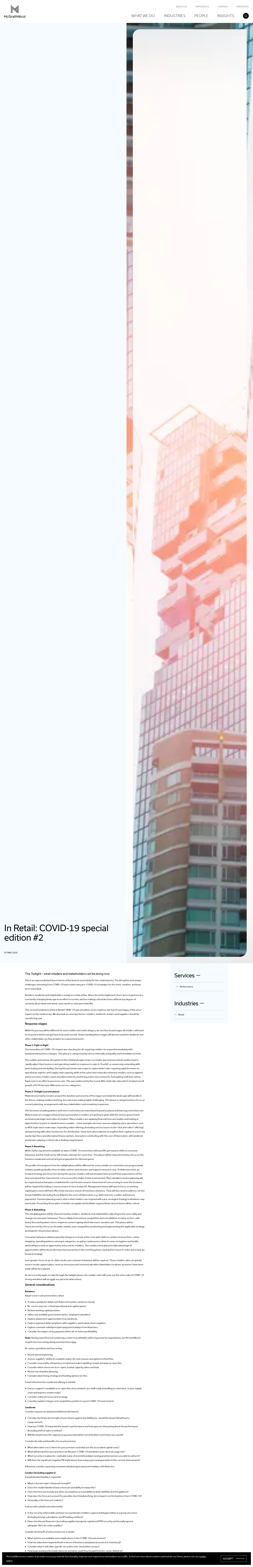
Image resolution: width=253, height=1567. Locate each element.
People (201, 15)
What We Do (143, 15)
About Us (181, 6)
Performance (186, 986)
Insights (225, 15)
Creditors (242, 6)
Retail (181, 1014)
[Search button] (246, 16)
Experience (202, 6)
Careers (223, 6)
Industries (174, 15)
